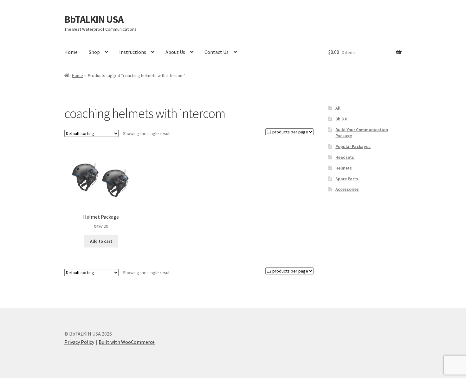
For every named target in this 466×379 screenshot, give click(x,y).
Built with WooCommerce (127, 342)
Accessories (347, 189)
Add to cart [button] (101, 241)
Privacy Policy (79, 342)
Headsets (344, 157)
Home (71, 52)
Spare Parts (346, 179)
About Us (175, 52)
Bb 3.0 (341, 119)
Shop (94, 52)
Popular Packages (353, 146)
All (337, 108)
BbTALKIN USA (93, 19)
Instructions (132, 52)
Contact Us (216, 52)
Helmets (343, 168)
